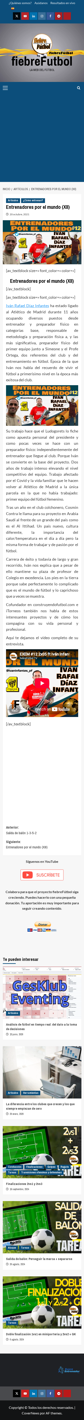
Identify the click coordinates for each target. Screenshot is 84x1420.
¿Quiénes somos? (20, 3)
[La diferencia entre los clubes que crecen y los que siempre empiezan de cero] (42, 1072)
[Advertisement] (42, 138)
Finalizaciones (34, 1167)
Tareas (12, 1172)
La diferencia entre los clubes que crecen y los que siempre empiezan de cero (40, 1106)
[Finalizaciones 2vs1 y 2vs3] (42, 1152)
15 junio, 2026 (16, 1034)
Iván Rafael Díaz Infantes (27, 305)
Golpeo (51, 1167)
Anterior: (21, 830)
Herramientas (30, 1093)
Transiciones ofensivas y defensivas (41, 1172)
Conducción (14, 1167)
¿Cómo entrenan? (33, 200)
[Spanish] (11, 9)
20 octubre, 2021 (19, 214)
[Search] (78, 88)
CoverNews (30, 1413)
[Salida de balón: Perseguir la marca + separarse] (42, 1227)
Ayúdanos (41, 3)
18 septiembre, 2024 (19, 1189)
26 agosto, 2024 (17, 1264)
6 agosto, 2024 (17, 1339)
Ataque (12, 1247)
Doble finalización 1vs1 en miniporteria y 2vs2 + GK (41, 1334)
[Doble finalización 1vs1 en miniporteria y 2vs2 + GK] (42, 1302)
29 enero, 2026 (16, 1114)
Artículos (13, 200)
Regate (65, 1167)
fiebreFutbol (42, 61)
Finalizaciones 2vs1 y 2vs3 (24, 1184)
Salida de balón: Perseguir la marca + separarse (39, 1259)
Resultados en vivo (62, 3)
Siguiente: (27, 844)
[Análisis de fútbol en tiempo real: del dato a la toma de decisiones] (42, 993)
